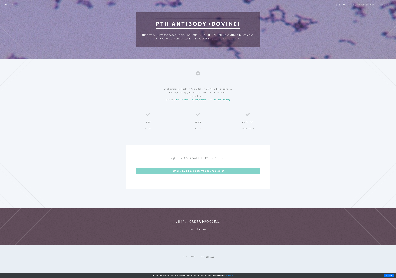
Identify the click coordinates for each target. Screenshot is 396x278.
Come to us (385, 5)
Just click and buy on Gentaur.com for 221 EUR (198, 171)
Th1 (10, 5)
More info (229, 275)
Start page (341, 5)
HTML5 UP (210, 256)
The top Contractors (363, 5)
